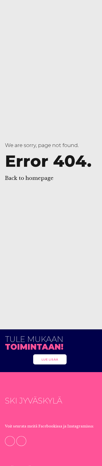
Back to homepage (29, 178)
